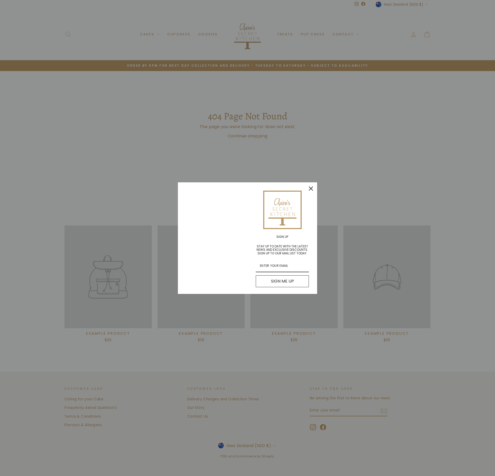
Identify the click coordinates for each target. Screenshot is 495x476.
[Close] (311, 188)
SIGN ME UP (282, 281)
